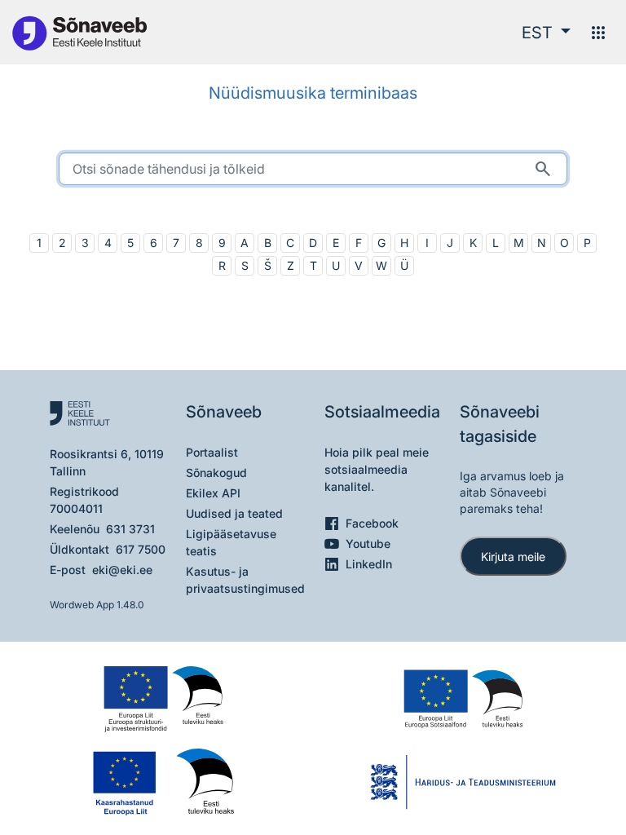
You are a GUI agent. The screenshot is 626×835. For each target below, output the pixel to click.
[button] (546, 32)
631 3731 (130, 529)
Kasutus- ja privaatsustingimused (245, 579)
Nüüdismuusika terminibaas (313, 93)
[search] (313, 168)
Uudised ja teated (234, 513)
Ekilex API (213, 493)
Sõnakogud (216, 472)
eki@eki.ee (122, 570)
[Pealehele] (79, 32)
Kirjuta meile (513, 556)
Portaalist (212, 452)
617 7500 (140, 549)
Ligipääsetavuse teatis (231, 542)
